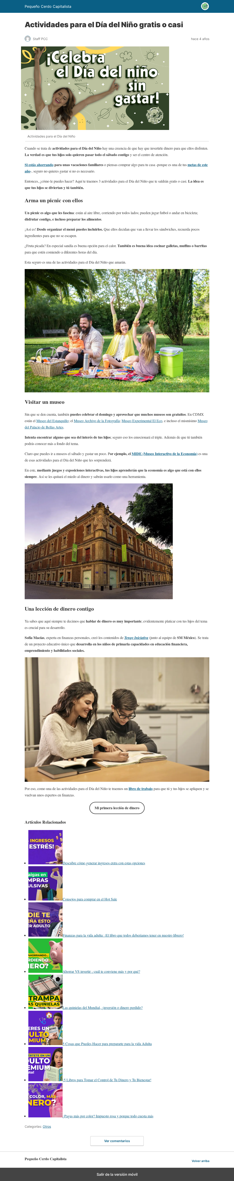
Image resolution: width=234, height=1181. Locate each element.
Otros (47, 1126)
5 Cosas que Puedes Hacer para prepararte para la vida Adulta (107, 1043)
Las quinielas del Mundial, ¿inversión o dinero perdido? (103, 1007)
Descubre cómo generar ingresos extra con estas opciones (104, 862)
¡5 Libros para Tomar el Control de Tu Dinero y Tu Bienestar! (107, 1079)
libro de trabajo (141, 788)
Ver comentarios (117, 1141)
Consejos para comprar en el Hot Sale (90, 899)
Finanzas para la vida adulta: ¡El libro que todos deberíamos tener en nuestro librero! (123, 935)
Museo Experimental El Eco (142, 420)
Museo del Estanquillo (52, 420)
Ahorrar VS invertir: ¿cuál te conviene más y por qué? (101, 971)
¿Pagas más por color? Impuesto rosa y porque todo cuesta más (108, 1116)
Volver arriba (200, 1161)
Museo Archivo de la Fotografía (97, 420)
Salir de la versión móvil (117, 1174)
